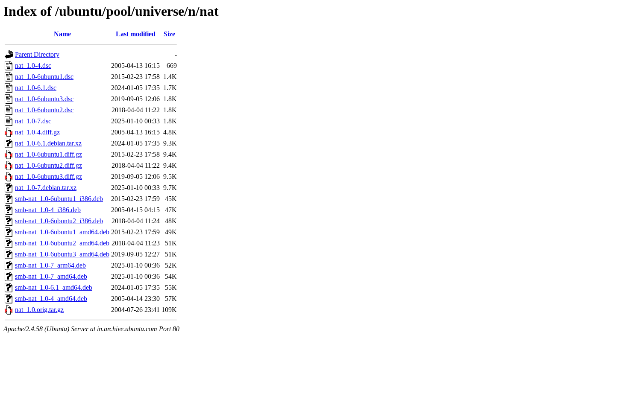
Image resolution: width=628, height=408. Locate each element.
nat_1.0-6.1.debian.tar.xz (48, 143)
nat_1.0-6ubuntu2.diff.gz (48, 165)
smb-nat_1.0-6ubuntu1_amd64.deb (62, 232)
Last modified (136, 34)
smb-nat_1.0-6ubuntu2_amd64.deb (62, 243)
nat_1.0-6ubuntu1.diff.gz (48, 154)
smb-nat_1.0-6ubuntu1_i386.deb (59, 198)
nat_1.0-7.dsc (33, 121)
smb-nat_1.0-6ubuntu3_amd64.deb (62, 254)
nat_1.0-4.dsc (33, 65)
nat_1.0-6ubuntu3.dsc (44, 98)
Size (169, 34)
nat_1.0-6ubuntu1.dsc (44, 76)
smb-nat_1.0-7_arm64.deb (50, 265)
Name (62, 34)
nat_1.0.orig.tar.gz (39, 309)
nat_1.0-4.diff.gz (37, 132)
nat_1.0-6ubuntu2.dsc (44, 110)
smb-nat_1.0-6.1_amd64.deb (53, 287)
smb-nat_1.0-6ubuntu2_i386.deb (59, 220)
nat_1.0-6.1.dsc (35, 87)
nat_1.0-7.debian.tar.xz (45, 187)
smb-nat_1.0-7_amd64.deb (51, 276)
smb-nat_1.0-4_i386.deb (48, 209)
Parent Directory (37, 54)
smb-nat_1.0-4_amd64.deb (51, 298)
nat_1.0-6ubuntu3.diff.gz (48, 176)
